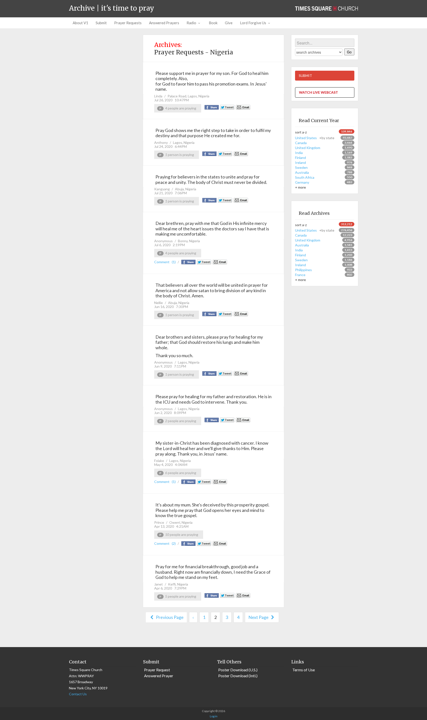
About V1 (80, 23)
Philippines (303, 270)
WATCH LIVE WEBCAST (318, 92)
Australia (302, 172)
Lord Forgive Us (253, 23)
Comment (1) (165, 262)
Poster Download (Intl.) (237, 675)
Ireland (300, 162)
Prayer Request (157, 669)
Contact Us (78, 694)
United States (314, 138)
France (300, 275)
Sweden (301, 167)
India (299, 153)
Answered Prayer (158, 675)
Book (213, 23)
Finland (300, 157)
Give (229, 23)
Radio (191, 23)
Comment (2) (165, 543)
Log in (213, 716)
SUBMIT (305, 75)
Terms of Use (303, 669)
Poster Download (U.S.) (237, 669)
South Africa (304, 177)
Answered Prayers (164, 23)
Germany (302, 182)
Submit (101, 23)
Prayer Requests (128, 23)
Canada (301, 143)
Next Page (258, 617)
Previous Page (169, 617)
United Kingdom (307, 148)
